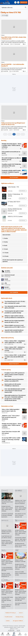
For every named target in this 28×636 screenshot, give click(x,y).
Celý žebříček (14, 292)
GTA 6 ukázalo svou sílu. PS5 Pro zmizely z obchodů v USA (20, 515)
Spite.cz (4, 434)
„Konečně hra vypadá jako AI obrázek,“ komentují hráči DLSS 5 (7, 515)
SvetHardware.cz (6, 428)
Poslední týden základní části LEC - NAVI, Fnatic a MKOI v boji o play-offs (20, 539)
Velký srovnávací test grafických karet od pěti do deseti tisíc (13, 123)
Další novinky (14, 177)
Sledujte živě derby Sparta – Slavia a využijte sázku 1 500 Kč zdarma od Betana (11, 425)
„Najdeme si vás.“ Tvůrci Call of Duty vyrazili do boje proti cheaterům (10, 417)
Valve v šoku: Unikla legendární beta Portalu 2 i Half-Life (10, 410)
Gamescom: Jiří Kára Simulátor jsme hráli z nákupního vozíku (6, 532)
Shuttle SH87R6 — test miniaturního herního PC (12, 65)
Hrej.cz (3, 420)
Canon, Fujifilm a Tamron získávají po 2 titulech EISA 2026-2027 (20, 599)
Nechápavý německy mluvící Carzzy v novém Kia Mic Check (20, 545)
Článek (2, 35)
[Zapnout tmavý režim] (18, 2)
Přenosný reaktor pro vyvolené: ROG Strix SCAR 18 (6, 606)
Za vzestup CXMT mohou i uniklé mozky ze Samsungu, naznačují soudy (11, 439)
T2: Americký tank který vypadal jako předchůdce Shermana (7, 569)
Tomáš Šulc (5, 71)
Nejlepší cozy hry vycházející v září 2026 (20, 560)
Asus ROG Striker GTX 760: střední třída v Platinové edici (13, 38)
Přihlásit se (24, 2)
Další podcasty (14, 363)
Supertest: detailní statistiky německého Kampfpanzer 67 (6, 575)
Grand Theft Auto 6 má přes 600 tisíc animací (11, 432)
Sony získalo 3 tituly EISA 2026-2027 (20, 604)
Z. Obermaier (6, 44)
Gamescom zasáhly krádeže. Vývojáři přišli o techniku (20, 573)
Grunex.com (4, 412)
